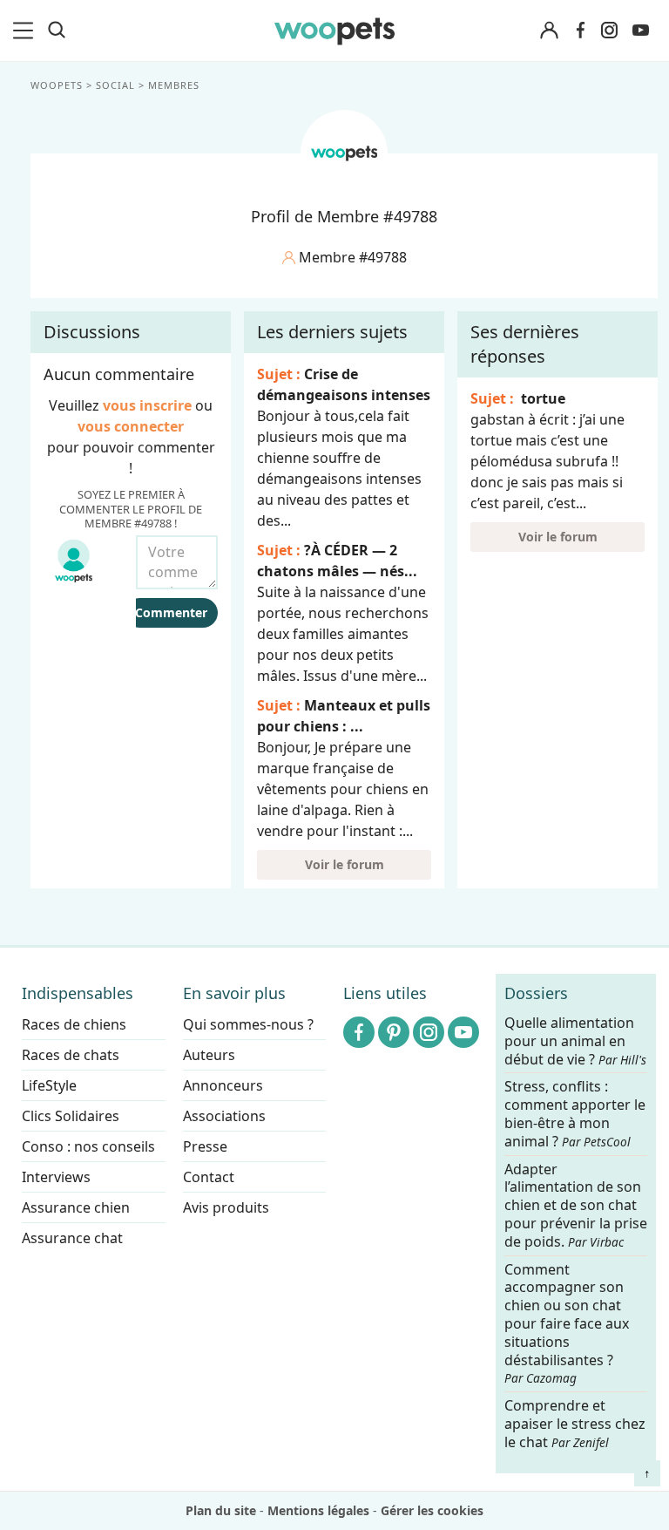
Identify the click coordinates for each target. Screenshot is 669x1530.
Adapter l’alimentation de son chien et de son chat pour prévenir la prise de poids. (575, 1205)
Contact (208, 1177)
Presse (205, 1146)
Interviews (56, 1177)
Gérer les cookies (432, 1510)
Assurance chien (76, 1207)
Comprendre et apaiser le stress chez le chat (574, 1424)
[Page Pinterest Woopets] (393, 1032)
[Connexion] (548, 31)
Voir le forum (344, 864)
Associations (224, 1115)
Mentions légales (318, 1510)
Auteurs (209, 1054)
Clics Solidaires (70, 1115)
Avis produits (226, 1207)
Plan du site (221, 1510)
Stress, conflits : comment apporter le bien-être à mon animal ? (574, 1114)
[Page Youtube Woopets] (640, 30)
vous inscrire (147, 405)
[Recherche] (56, 30)
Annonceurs (223, 1085)
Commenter (171, 612)
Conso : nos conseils (88, 1146)
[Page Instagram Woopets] (609, 30)
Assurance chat (72, 1238)
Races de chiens (74, 1024)
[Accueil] (334, 30)
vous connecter (131, 426)
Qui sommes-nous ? (248, 1024)
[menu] (26, 30)
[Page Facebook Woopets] (580, 30)
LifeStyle (49, 1085)
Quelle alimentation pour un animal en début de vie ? (575, 1041)
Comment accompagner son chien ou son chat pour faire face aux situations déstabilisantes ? (566, 1324)
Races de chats (70, 1054)
